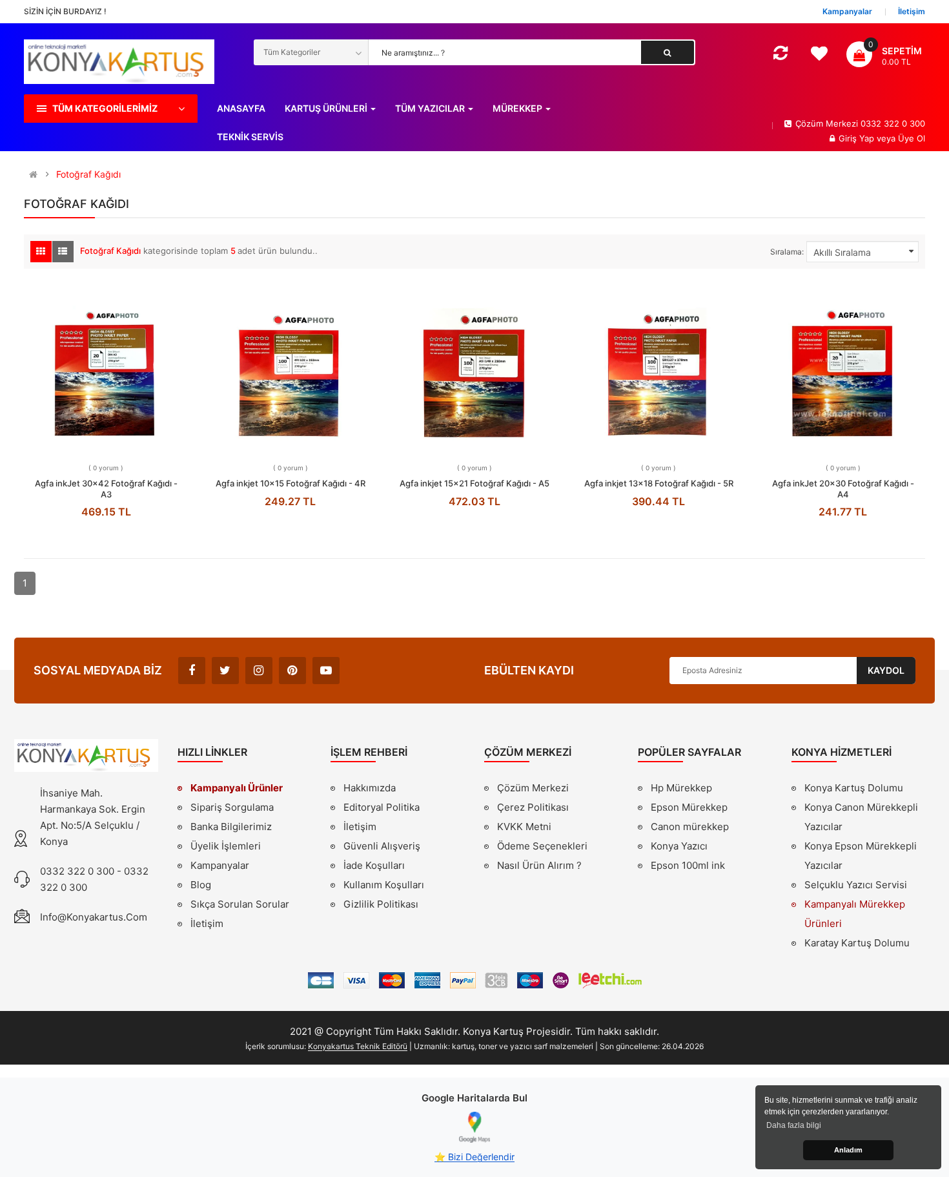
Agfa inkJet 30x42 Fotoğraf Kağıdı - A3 (106, 488)
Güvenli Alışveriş (381, 846)
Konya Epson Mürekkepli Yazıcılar (860, 855)
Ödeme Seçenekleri (542, 846)
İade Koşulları (374, 865)
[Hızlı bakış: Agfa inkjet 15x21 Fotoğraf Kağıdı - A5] (474, 370)
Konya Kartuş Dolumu (853, 788)
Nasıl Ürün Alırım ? (539, 865)
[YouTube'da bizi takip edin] (326, 670)
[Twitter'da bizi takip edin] (225, 670)
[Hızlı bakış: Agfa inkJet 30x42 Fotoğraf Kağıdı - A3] (106, 370)
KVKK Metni (524, 826)
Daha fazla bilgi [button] (793, 1125)
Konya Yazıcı (679, 846)
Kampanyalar (219, 865)
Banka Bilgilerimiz (231, 826)
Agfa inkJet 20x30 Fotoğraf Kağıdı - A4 (843, 488)
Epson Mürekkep (689, 807)
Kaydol (886, 670)
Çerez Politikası (533, 807)
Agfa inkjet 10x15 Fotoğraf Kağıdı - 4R (290, 483)
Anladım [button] (848, 1150)
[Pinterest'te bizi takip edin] (292, 670)
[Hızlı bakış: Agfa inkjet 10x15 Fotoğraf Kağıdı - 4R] (290, 370)
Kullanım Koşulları (383, 886)
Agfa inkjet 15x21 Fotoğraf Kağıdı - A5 (474, 483)
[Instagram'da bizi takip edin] (258, 670)
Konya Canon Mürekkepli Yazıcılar (861, 817)
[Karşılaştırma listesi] (780, 55)
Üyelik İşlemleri (225, 846)
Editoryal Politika (381, 808)
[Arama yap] (667, 52)
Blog (200, 885)
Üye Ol (911, 138)
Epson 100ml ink (688, 865)
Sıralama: (787, 251)
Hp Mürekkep (681, 788)
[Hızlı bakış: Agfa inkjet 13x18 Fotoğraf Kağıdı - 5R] (658, 370)
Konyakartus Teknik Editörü (357, 1046)
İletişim (206, 923)
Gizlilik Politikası (380, 905)
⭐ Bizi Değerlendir (474, 1156)
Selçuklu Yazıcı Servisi (855, 885)
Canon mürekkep (690, 826)
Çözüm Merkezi (533, 788)
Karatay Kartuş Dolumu (857, 943)
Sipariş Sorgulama (232, 807)
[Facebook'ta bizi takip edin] (191, 670)
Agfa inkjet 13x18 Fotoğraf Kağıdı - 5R (658, 483)
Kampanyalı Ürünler (236, 788)
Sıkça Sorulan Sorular (239, 904)
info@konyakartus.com (93, 917)
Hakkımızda (369, 789)
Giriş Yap (858, 138)
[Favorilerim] (819, 57)
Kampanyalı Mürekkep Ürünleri (854, 914)
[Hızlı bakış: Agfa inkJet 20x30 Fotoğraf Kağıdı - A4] (842, 370)
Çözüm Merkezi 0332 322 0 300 (860, 123)
